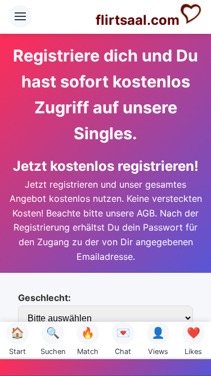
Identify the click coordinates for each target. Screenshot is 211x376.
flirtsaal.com (137, 20)
